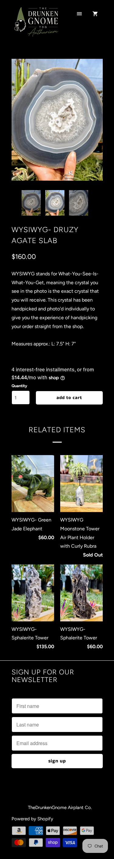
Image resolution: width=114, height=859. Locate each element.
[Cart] (95, 14)
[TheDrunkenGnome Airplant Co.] (36, 25)
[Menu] (79, 14)
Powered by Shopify (32, 819)
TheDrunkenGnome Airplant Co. (60, 807)
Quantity (19, 386)
